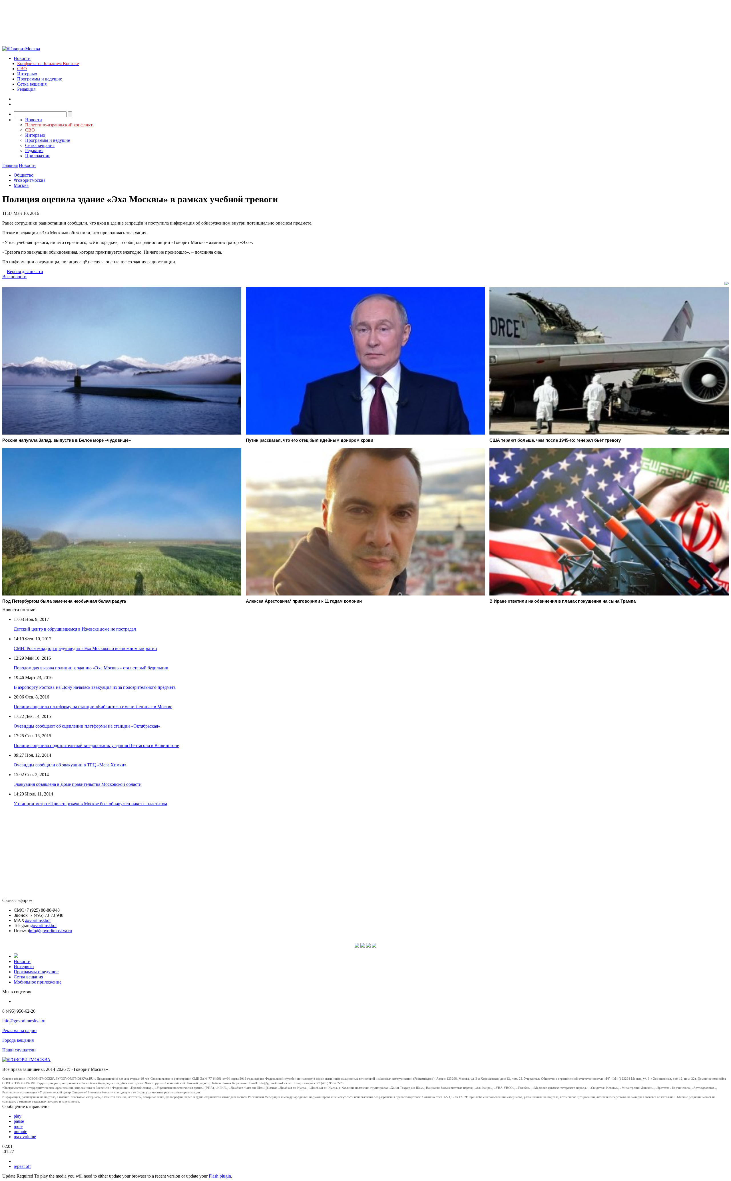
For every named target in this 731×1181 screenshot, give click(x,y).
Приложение (37, 155)
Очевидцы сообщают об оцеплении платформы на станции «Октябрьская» (87, 726)
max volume (25, 1136)
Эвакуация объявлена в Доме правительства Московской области (78, 784)
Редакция (26, 89)
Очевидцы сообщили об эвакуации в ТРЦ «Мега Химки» (70, 764)
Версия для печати (25, 271)
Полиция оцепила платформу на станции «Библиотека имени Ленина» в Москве (93, 706)
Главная (10, 165)
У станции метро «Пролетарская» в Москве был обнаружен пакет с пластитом (90, 803)
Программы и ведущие (39, 78)
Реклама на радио (19, 1030)
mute (18, 1126)
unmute (20, 1131)
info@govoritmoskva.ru (50, 930)
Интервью (27, 73)
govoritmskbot (38, 920)
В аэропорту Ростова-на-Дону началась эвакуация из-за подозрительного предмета (95, 687)
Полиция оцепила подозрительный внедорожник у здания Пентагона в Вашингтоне (96, 745)
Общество (23, 175)
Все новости (14, 276)
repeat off (22, 1166)
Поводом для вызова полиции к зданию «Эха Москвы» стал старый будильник (91, 667)
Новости (22, 58)
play (17, 1116)
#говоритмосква (29, 180)
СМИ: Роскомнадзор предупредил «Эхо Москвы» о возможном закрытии (85, 648)
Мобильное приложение (37, 982)
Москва (21, 185)
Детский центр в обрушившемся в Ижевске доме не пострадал (75, 629)
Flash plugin (220, 1176)
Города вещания (18, 1040)
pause (19, 1121)
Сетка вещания (32, 84)
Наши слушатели (19, 1049)
